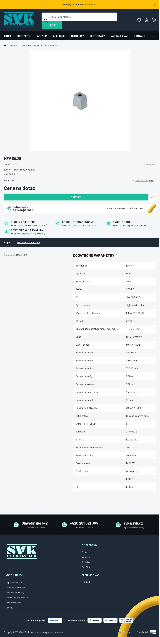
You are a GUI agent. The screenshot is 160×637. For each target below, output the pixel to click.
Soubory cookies (13, 602)
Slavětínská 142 (35, 523)
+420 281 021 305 (116, 208)
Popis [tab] (7, 242)
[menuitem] (9, 35)
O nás (84, 552)
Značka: (150, 164)
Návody (9, 607)
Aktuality (86, 557)
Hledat (52, 24)
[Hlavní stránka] (5, 45)
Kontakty (86, 562)
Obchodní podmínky (15, 592)
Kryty (129, 265)
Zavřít (21, 217)
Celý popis (9, 173)
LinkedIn (86, 581)
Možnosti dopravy (144, 180)
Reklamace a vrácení (15, 587)
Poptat (76, 196)
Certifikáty (86, 567)
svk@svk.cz (133, 523)
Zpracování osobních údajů (18, 597)
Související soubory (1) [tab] (28, 242)
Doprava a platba (14, 582)
